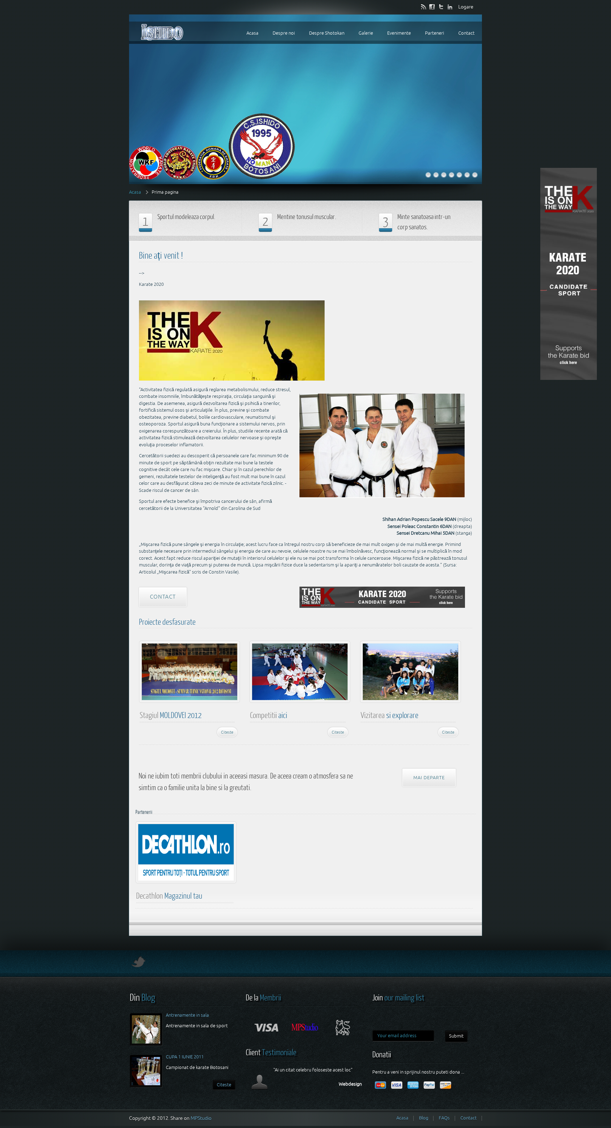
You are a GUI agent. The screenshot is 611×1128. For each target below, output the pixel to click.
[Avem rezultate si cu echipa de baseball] (459, 174)
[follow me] (441, 6)
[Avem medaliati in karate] (451, 174)
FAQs (444, 1118)
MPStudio (201, 1118)
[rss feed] (423, 6)
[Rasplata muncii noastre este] (467, 174)
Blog (423, 1118)
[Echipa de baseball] (436, 174)
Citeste (227, 732)
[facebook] (432, 6)
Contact (163, 597)
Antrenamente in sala (187, 1015)
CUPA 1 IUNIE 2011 (185, 1056)
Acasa (135, 192)
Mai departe (429, 777)
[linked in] (450, 6)
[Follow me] (137, 965)
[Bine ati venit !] (428, 174)
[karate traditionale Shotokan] (444, 174)
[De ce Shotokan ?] (475, 174)
